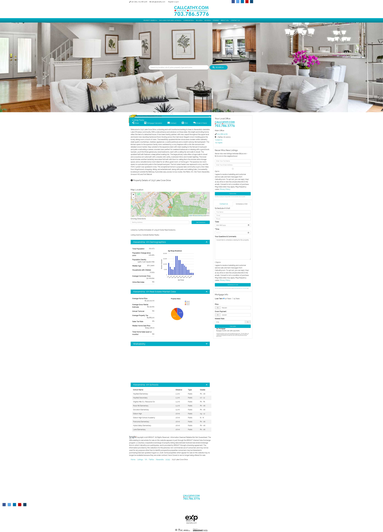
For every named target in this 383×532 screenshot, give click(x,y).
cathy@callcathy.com (158, 2)
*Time (217, 229)
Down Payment (220, 311)
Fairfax (151, 459)
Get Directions (200, 222)
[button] (136, 116)
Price (216, 304)
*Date (217, 222)
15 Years (236, 299)
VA (146, 459)
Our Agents (218, 142)
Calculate (233, 326)
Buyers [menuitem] (207, 20)
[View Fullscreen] (133, 201)
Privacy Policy (225, 189)
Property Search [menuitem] (149, 20)
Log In (177, 2)
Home (133, 459)
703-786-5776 (222, 134)
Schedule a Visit (241, 204)
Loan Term (219, 299)
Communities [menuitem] (188, 20)
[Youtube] (19, 504)
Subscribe (233, 194)
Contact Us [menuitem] (235, 20)
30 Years (228, 299)
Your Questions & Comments (225, 236)
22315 (168, 459)
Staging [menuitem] (216, 20)
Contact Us (218, 140)
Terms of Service (243, 288)
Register (170, 2)
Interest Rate (219, 319)
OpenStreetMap (198, 215)
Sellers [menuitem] (199, 20)
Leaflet (190, 215)
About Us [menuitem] (224, 20)
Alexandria (160, 459)
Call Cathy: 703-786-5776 (139, 2)
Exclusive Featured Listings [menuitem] (169, 20)
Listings (140, 459)
